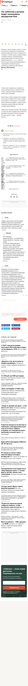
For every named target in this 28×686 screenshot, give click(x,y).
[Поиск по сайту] (22, 2)
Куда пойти (4, 439)
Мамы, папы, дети (5, 501)
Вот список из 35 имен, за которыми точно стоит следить (14, 455)
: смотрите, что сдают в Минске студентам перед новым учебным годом (13, 525)
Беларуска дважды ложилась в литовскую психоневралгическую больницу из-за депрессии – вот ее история (14, 409)
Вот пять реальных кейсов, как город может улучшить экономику (12, 489)
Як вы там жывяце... (5, 422)
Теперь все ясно (5, 484)
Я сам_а (3, 466)
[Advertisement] (14, 205)
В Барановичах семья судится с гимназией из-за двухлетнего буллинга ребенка (13, 508)
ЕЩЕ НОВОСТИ (14, 154)
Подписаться (14, 588)
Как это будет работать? (14, 348)
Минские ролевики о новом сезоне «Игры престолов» (14, 134)
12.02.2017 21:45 (8, 267)
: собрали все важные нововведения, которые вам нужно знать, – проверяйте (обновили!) (13, 391)
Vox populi (3, 359)
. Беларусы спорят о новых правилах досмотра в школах (13, 364)
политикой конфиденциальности (7, 314)
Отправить (20, 319)
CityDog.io (3, 20)
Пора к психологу (5, 403)
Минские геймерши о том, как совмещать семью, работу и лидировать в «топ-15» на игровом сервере (14, 147)
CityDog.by (17, 126)
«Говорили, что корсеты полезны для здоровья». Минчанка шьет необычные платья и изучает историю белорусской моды (14, 140)
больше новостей (13, 189)
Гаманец (3, 373)
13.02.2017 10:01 (9, 234)
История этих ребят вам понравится (13, 472)
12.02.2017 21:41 (8, 219)
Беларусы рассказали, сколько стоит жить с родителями (13, 378)
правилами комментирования (16, 315)
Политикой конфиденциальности (10, 593)
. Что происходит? (13, 429)
